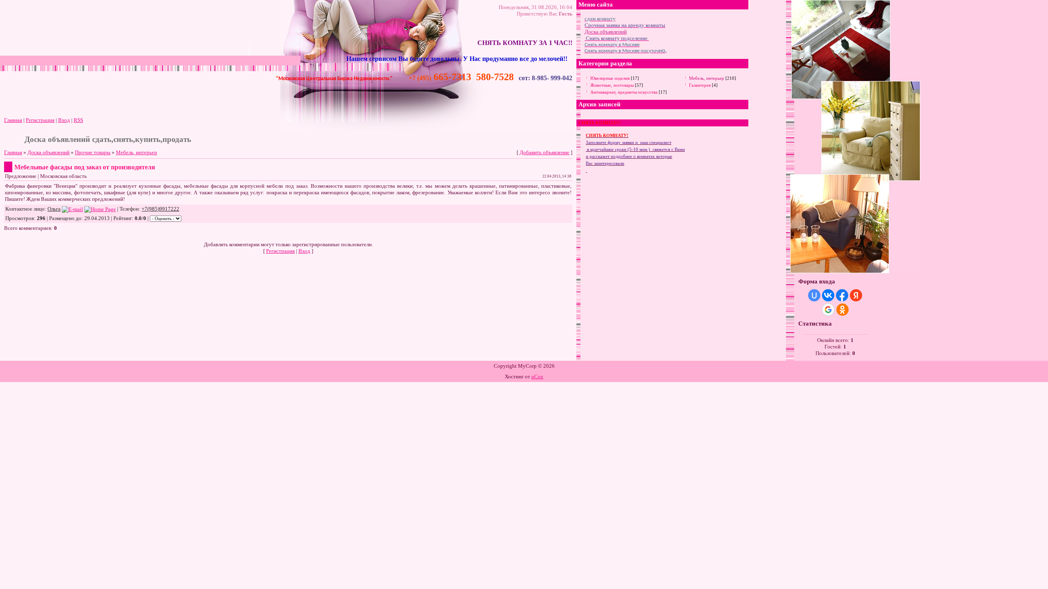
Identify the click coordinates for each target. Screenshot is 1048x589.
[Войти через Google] (828, 309)
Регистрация (40, 120)
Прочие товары (93, 152)
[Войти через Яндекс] (856, 295)
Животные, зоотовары (612, 85)
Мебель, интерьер (136, 152)
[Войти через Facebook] (842, 295)
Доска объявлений (48, 152)
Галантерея (700, 85)
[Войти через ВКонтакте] (828, 295)
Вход (64, 120)
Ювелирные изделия (610, 78)
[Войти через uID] (814, 295)
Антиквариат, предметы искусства (623, 92)
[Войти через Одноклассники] (842, 309)
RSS (78, 120)
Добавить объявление (544, 152)
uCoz (537, 376)
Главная (13, 120)
